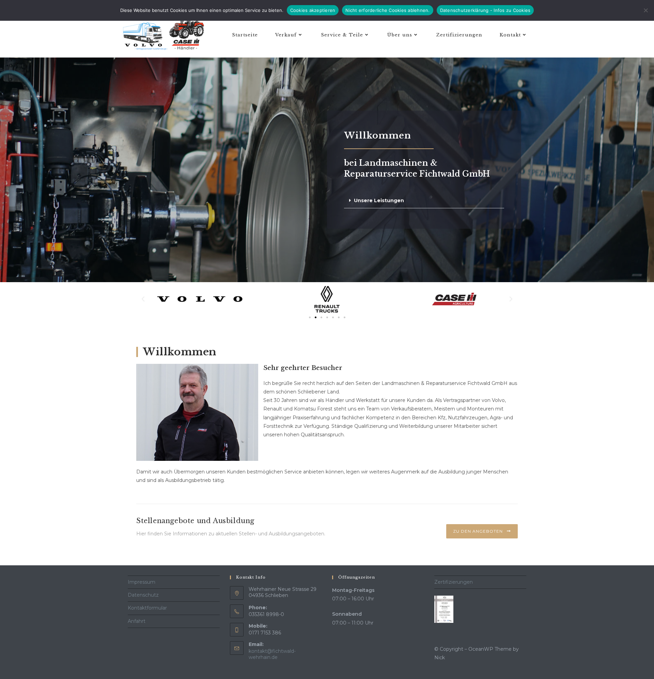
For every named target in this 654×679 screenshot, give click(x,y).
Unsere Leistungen (379, 200)
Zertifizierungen (453, 582)
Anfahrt (136, 621)
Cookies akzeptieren (313, 10)
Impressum (141, 582)
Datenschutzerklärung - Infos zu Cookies (485, 10)
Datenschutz (143, 595)
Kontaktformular (147, 608)
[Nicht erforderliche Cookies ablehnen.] (645, 10)
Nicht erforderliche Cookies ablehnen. (387, 10)
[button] (424, 200)
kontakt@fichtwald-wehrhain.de (272, 654)
